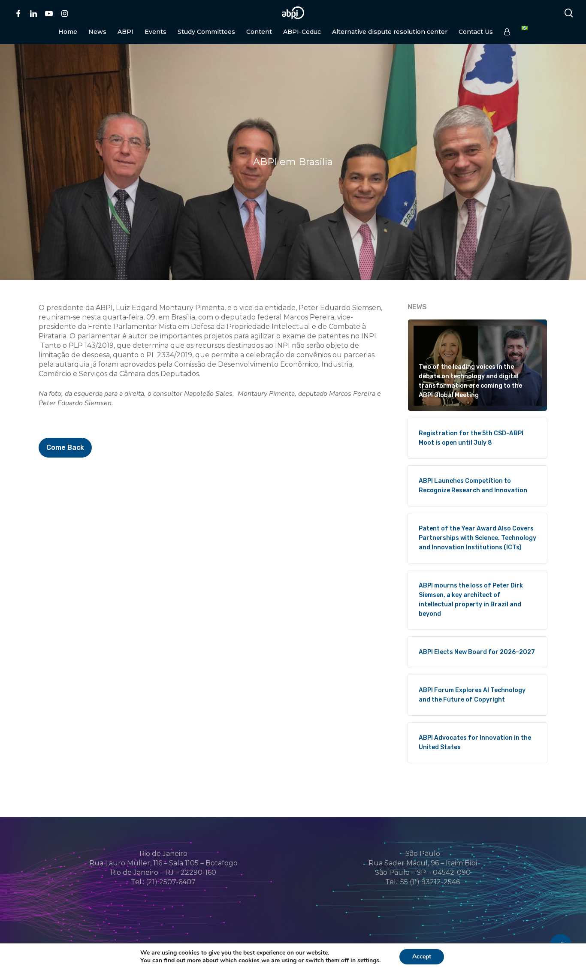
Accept (421, 956)
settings (368, 960)
